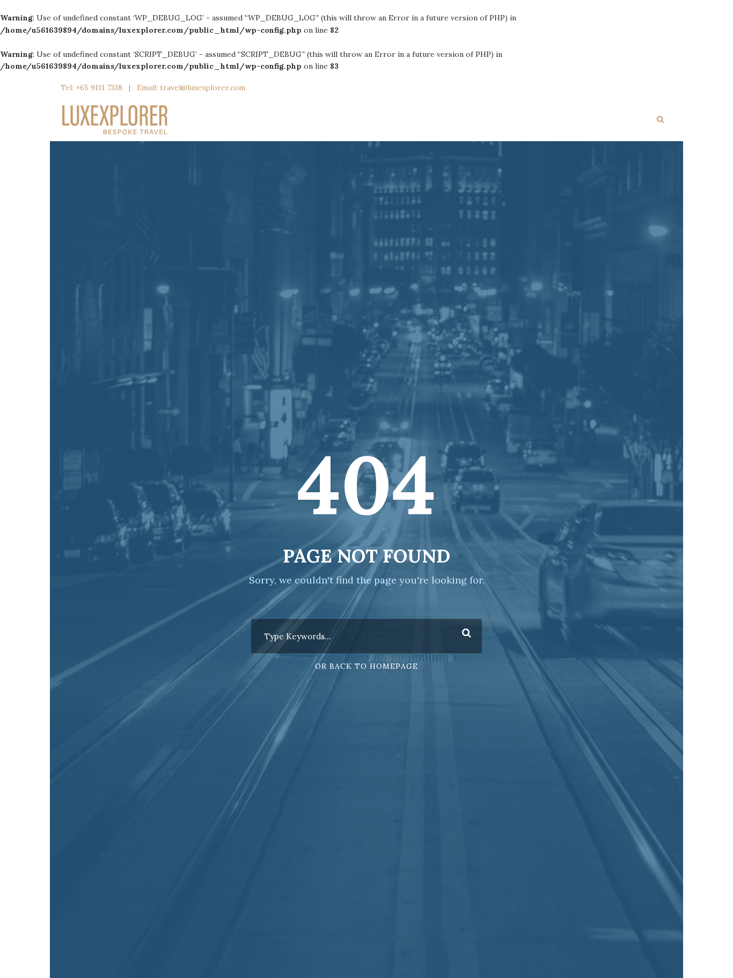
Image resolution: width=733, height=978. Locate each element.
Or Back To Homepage (366, 666)
